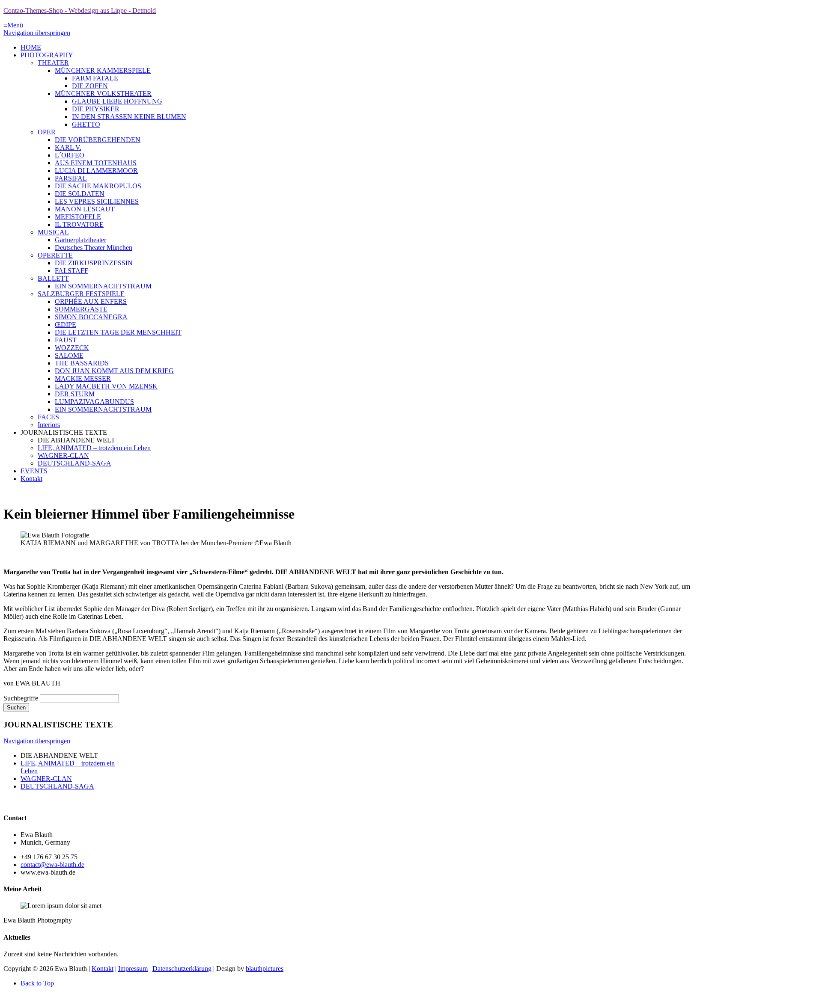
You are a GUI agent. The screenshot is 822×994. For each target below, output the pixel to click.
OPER (47, 132)
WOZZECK (72, 347)
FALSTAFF (71, 270)
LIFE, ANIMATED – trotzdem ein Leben (94, 447)
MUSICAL (53, 232)
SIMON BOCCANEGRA (91, 316)
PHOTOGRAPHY (47, 55)
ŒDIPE (65, 324)
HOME (31, 47)
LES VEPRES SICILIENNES (97, 201)
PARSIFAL (71, 178)
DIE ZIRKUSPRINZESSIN (94, 263)
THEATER (53, 62)
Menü (13, 25)
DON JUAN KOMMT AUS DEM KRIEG (114, 370)
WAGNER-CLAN (63, 455)
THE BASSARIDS (82, 363)
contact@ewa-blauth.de (52, 864)
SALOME (69, 355)
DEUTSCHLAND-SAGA (74, 463)
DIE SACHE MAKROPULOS (98, 186)
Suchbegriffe (20, 698)
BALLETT (53, 278)
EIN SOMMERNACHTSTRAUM (103, 286)
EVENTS (34, 471)
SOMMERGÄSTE (81, 309)
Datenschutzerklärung (181, 968)
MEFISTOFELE (78, 216)
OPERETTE (55, 255)
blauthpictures (264, 968)
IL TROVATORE (79, 224)
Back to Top (37, 983)
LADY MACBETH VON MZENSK (106, 386)
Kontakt (31, 478)
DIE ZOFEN (90, 85)
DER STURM (75, 394)
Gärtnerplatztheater (80, 239)
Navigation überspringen (36, 32)
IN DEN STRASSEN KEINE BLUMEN (129, 116)
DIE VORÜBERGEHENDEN (97, 139)
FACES (48, 417)
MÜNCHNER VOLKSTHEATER (103, 93)
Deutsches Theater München (93, 247)
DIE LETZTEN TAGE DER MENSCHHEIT (118, 332)
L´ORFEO (69, 155)
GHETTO (86, 124)
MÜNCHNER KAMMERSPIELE (103, 70)
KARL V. (68, 147)
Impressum (133, 968)
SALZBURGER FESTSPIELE (81, 293)
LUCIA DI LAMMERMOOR (96, 170)
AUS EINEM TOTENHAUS (96, 162)
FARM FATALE (95, 78)
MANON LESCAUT (85, 209)
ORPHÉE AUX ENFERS (91, 301)
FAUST (66, 340)
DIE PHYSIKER (95, 109)
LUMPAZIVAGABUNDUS (94, 401)
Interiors (49, 424)
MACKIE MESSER (83, 378)
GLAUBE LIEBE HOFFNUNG (117, 101)
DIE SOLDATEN (79, 193)
